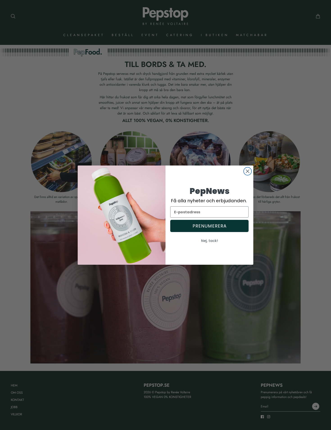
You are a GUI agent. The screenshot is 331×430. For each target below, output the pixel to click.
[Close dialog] (248, 171)
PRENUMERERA (210, 226)
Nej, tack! (209, 240)
